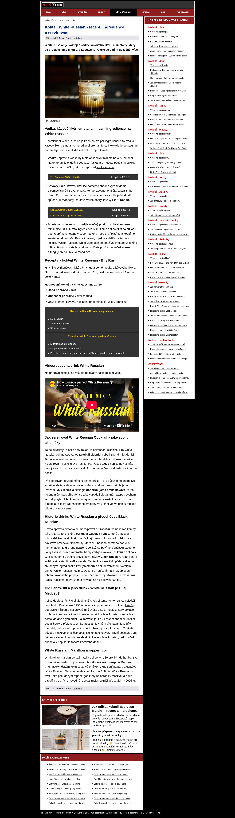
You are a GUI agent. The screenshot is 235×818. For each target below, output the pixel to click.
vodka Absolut (105, 167)
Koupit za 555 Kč (121, 215)
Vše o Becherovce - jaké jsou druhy (165, 272)
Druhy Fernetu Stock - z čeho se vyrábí (167, 268)
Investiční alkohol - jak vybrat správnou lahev (169, 378)
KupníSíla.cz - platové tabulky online (64, 779)
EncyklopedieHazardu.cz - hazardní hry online (114, 779)
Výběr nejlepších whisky (160, 134)
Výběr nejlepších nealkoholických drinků (167, 344)
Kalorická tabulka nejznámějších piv (165, 37)
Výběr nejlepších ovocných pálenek (165, 225)
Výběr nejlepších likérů (160, 258)
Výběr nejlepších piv (159, 32)
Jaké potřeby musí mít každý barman (166, 387)
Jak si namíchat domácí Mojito (163, 292)
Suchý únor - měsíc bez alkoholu (164, 368)
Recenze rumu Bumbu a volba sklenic (166, 120)
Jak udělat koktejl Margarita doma (165, 301)
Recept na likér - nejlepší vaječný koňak (167, 277)
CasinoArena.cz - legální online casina (111, 774)
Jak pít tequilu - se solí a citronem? (165, 201)
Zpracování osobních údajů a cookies (101, 813)
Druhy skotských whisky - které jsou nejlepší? (169, 139)
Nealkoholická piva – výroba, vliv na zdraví (168, 56)
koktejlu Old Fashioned (76, 463)
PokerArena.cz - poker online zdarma (110, 789)
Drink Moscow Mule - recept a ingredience (168, 325)
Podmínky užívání (74, 813)
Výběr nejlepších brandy (160, 210)
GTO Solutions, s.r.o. (152, 813)
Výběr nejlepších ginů (159, 158)
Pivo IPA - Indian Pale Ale (161, 41)
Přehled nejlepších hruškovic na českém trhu (169, 234)
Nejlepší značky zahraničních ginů (165, 167)
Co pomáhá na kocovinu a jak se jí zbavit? (168, 383)
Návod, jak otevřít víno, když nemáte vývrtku (169, 392)
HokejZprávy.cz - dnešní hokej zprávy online (68, 793)
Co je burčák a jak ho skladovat (163, 96)
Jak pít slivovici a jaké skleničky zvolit (166, 229)
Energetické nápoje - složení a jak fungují (168, 349)
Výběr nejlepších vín (159, 65)
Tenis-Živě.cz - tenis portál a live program (111, 765)
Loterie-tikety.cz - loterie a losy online (110, 784)
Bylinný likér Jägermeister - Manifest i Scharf (169, 263)
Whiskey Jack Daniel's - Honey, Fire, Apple (168, 148)
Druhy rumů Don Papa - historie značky (167, 124)
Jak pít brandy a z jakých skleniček (165, 215)
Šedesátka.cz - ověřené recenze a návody (67, 765)
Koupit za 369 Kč (120, 177)
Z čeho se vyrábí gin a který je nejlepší (166, 163)
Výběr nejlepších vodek (160, 182)
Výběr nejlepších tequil (160, 196)
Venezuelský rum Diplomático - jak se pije (168, 115)
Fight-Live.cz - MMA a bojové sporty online (112, 769)
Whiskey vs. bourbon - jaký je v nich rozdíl (168, 143)
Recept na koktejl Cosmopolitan (164, 335)
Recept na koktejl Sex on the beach (165, 320)
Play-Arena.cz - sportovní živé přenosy (110, 793)
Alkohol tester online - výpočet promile (166, 373)
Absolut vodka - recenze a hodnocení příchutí (169, 186)
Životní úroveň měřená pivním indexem (167, 51)
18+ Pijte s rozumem (129, 813)
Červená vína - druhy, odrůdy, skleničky (167, 78)
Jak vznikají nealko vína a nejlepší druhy (167, 100)
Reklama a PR (46, 813)
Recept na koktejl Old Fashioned (164, 311)
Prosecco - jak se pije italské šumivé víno (168, 91)
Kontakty (59, 813)
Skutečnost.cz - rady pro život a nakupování (67, 769)
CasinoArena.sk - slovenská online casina (67, 798)
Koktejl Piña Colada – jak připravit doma (167, 296)
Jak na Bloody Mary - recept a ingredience (168, 316)
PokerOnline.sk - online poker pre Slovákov (67, 803)
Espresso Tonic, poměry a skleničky (165, 354)
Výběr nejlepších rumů (160, 110)
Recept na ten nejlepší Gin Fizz (163, 330)
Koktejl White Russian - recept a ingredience (169, 306)
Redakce (77, 38)
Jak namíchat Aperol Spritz (161, 287)
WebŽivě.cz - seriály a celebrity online (65, 774)
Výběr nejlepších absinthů (161, 244)
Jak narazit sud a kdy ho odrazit (164, 46)
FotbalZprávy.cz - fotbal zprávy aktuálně (66, 789)
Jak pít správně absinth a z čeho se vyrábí (168, 249)
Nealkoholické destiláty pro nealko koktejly (168, 359)
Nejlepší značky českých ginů (163, 172)
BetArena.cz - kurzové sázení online (64, 784)
